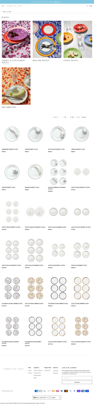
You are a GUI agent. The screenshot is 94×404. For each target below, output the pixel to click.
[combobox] (41, 397)
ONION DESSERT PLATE (8, 187)
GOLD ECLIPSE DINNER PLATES (80, 303)
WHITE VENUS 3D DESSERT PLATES (35, 227)
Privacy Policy (37, 373)
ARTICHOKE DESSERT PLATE (56, 149)
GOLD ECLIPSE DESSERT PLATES (57, 341)
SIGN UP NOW (57, 1)
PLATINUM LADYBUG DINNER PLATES (12, 303)
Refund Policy (37, 375)
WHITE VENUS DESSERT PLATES (80, 187)
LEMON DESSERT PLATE (78, 149)
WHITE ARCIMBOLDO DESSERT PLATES (57, 188)
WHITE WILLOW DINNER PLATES (57, 227)
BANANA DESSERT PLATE (32, 187)
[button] (3, 6)
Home (29, 370)
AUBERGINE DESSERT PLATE (10, 149)
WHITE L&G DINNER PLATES (79, 265)
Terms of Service (38, 370)
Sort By (78, 117)
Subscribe (77, 382)
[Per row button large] (63, 117)
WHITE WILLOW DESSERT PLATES (81, 227)
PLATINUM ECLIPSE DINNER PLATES (58, 303)
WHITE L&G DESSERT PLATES (56, 265)
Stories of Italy (9, 391)
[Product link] (12, 137)
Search (30, 373)
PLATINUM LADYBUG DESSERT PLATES (10, 342)
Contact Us (47, 370)
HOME (4, 11)
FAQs (35, 377)
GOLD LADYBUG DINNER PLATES (34, 303)
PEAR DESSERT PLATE (31, 149)
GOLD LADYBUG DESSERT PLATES (81, 341)
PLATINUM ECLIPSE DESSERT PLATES (33, 342)
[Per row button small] (65, 117)
